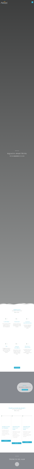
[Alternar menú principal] (32, 2)
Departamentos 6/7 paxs (26, 428)
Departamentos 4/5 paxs (16, 428)
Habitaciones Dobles (6, 427)
